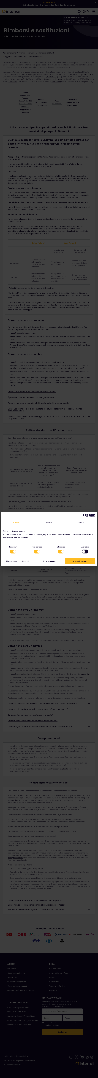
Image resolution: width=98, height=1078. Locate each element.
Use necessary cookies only (18, 561)
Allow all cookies (80, 561)
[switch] (37, 551)
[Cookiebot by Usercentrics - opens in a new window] (84, 515)
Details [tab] (49, 522)
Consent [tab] (17, 522)
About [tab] (81, 522)
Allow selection (49, 561)
